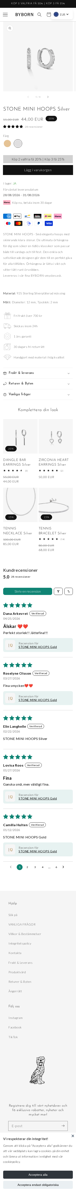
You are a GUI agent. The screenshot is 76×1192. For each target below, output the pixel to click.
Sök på (13, 915)
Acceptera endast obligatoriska (38, 1185)
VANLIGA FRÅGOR (21, 924)
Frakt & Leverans (20, 962)
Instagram (15, 1018)
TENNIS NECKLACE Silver (17, 531)
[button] (5, 14)
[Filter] (58, 591)
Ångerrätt (15, 991)
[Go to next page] (64, 867)
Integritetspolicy (19, 943)
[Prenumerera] (63, 1125)
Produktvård (17, 972)
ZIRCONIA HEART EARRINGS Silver (54, 462)
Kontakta (15, 953)
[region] (38, 4)
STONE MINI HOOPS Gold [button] (38, 647)
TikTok (13, 1037)
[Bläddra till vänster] (28, 97)
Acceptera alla (38, 1174)
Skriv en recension (28, 591)
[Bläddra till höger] (47, 97)
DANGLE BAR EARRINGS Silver (17, 462)
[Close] (73, 1136)
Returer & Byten (19, 981)
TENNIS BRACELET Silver (52, 531)
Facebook (15, 1027)
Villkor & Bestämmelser (24, 934)
